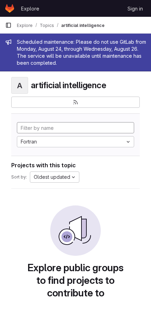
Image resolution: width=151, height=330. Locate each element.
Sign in (135, 9)
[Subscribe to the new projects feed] (75, 102)
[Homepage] (9, 8)
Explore (30, 9)
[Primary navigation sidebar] (8, 25)
